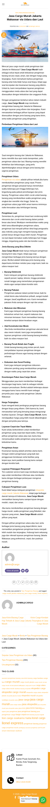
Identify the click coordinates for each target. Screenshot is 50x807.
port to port (41, 727)
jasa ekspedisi (29, 704)
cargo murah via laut (41, 682)
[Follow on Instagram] (19, 797)
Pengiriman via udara (11, 180)
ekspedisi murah (29, 695)
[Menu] (3, 4)
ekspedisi (28, 688)
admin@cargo (34, 26)
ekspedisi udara (13, 700)
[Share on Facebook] (18, 582)
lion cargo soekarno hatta (16, 718)
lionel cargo (38, 718)
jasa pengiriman (11, 711)
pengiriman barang (31, 724)
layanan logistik (39, 714)
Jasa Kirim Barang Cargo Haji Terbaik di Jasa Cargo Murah (13, 621)
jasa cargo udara (16, 704)
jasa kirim (22, 708)
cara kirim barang (27, 678)
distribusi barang (20, 688)
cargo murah (12, 681)
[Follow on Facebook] (15, 797)
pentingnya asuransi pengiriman (28, 727)
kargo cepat (21, 714)
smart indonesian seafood (12, 731)
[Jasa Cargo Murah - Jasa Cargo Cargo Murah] (25, 4)
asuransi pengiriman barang (11, 678)
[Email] (23, 570)
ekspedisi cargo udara (34, 692)
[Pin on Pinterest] (32, 582)
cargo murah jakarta (27, 682)
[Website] (27, 570)
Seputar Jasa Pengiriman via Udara (17, 655)
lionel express (42, 593)
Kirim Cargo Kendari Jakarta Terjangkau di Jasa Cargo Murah (36, 621)
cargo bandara (38, 678)
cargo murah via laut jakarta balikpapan (13, 685)
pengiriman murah (12, 727)
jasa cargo (24, 699)
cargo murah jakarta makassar (13, 593)
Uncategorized (8, 665)
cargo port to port (30, 685)
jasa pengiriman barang (27, 711)
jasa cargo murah (31, 593)
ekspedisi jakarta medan (14, 695)
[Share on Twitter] (23, 582)
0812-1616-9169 (23, 782)
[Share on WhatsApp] (14, 582)
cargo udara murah (8, 688)
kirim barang (30, 714)
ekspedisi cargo (38, 688)
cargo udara (41, 685)
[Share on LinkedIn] (36, 582)
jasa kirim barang (34, 708)
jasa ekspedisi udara (12, 708)
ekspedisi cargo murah (14, 692)
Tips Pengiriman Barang (25, 12)
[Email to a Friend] (27, 582)
